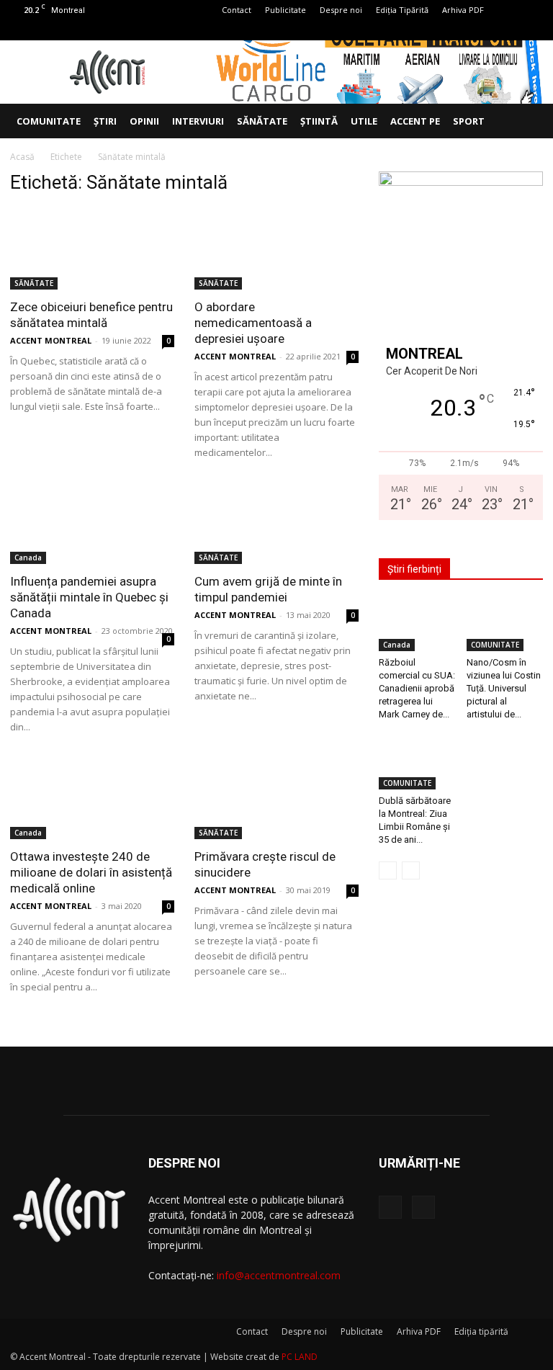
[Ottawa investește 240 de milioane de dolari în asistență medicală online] (92, 798)
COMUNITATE (49, 121)
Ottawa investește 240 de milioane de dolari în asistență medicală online (91, 872)
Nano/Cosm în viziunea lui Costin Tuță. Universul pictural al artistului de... (504, 688)
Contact (236, 9)
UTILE (364, 121)
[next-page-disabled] (411, 870)
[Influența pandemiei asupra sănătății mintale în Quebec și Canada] (92, 524)
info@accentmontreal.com (279, 1275)
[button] (525, 121)
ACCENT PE (415, 121)
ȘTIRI (105, 121)
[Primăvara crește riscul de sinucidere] (276, 798)
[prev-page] (388, 870)
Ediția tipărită (481, 1331)
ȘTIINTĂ (319, 121)
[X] (532, 30)
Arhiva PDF (463, 9)
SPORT (469, 121)
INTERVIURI (198, 121)
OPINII (144, 121)
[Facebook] (508, 30)
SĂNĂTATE (262, 121)
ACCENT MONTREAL (50, 340)
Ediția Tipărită (402, 9)
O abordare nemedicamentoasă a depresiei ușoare (253, 323)
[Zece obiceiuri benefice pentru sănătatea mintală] (92, 249)
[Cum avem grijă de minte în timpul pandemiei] (276, 524)
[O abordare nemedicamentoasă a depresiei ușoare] (276, 249)
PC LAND (300, 1357)
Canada (28, 557)
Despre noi (341, 9)
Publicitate (285, 9)
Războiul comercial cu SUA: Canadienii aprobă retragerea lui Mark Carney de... (417, 688)
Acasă (22, 157)
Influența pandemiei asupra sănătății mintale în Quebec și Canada (89, 597)
